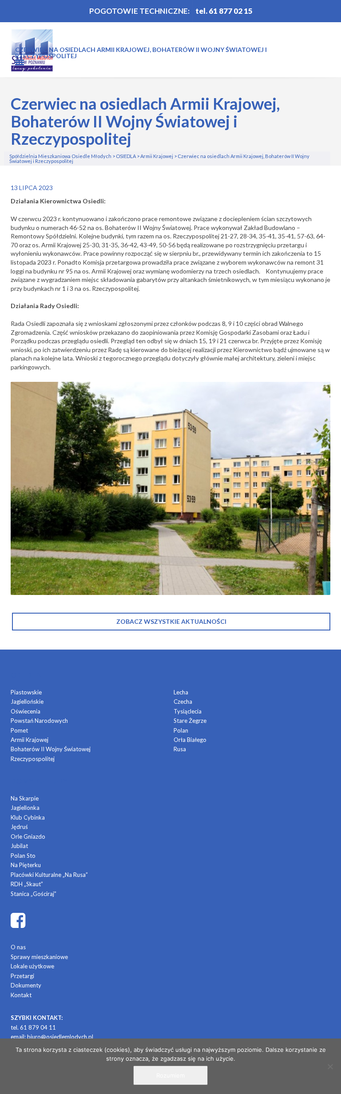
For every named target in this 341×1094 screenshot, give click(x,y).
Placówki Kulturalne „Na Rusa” (49, 874)
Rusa (180, 749)
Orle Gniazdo (28, 836)
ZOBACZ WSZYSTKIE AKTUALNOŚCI (171, 621)
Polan (181, 730)
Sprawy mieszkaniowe (39, 956)
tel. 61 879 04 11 (33, 1027)
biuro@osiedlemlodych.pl (60, 1036)
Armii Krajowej (29, 739)
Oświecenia (25, 711)
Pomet (19, 730)
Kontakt (21, 995)
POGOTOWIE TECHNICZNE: (139, 11)
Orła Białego (190, 739)
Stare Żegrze (190, 720)
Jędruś (19, 826)
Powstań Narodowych (39, 720)
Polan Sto (23, 855)
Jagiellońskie (27, 701)
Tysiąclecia (188, 711)
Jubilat (19, 845)
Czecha (183, 701)
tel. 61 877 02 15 (224, 11)
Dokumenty (26, 985)
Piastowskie (26, 692)
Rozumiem (170, 1075)
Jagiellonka (25, 807)
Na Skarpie (25, 798)
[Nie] (329, 1066)
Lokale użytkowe (32, 966)
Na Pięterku (26, 864)
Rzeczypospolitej (33, 758)
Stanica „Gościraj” (33, 893)
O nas (18, 947)
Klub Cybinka (28, 817)
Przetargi (22, 975)
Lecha (181, 692)
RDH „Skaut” (27, 884)
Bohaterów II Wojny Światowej (51, 749)
